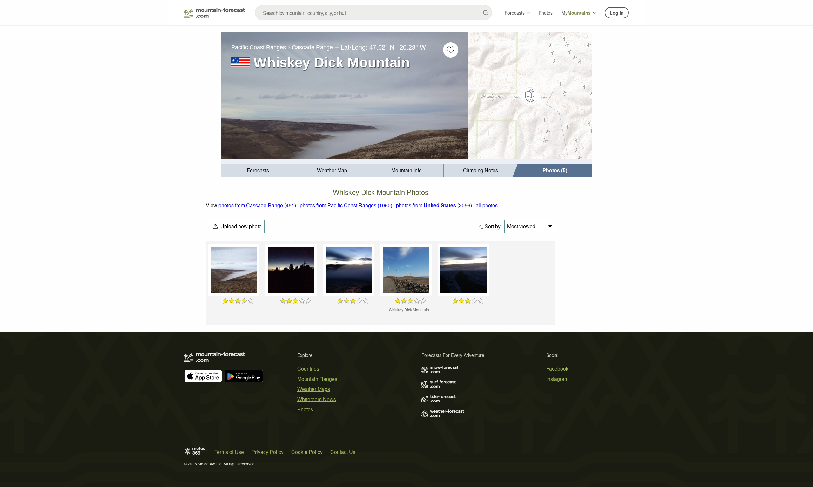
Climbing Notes (480, 170)
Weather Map (332, 170)
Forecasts (515, 13)
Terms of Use (229, 452)
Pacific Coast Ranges (258, 47)
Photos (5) (554, 170)
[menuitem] (258, 170)
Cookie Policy (307, 452)
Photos (546, 13)
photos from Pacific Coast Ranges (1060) (346, 205)
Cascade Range (312, 47)
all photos (487, 205)
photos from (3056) (434, 205)
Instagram (557, 378)
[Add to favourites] (450, 50)
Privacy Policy (268, 452)
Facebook (557, 368)
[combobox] (373, 12)
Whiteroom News (316, 399)
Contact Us (342, 452)
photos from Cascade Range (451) (257, 205)
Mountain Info (406, 170)
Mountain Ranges (317, 378)
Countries (308, 368)
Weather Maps (313, 389)
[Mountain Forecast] (214, 13)
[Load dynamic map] (530, 95)
